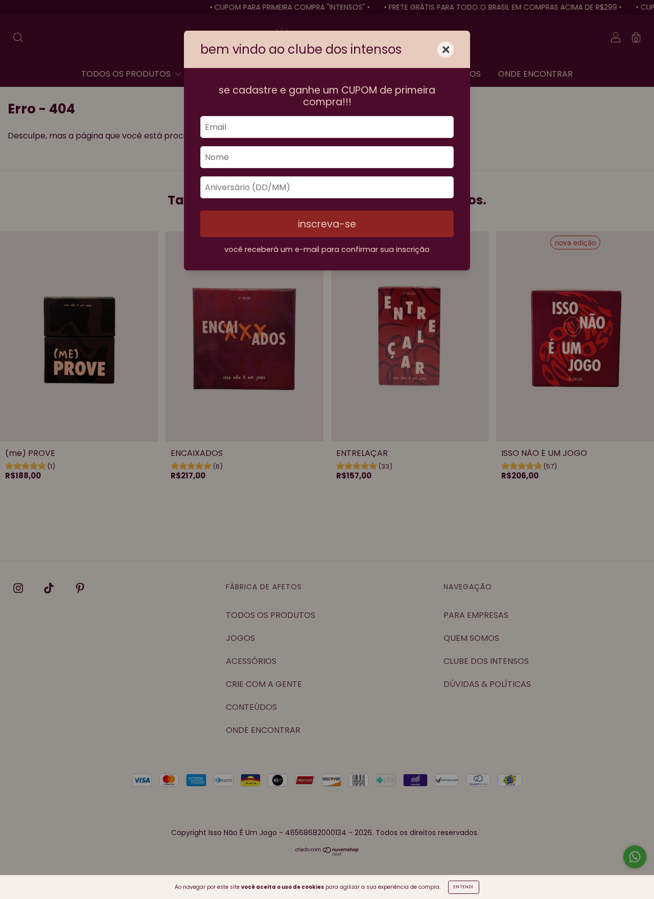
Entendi (464, 887)
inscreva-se (327, 224)
